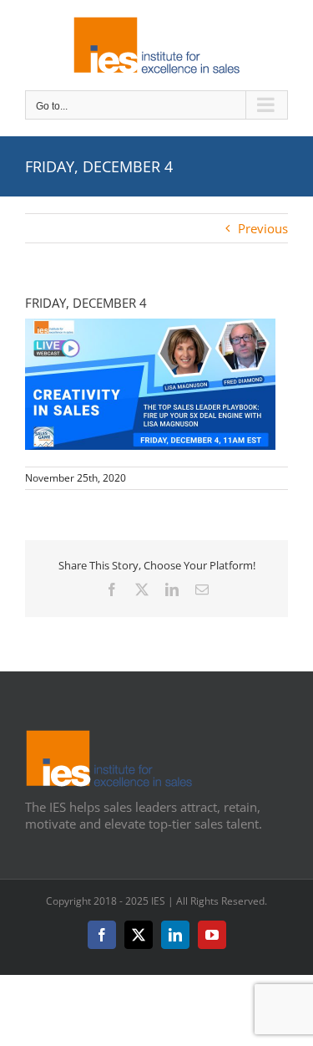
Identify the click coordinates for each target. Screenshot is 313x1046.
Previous (263, 228)
